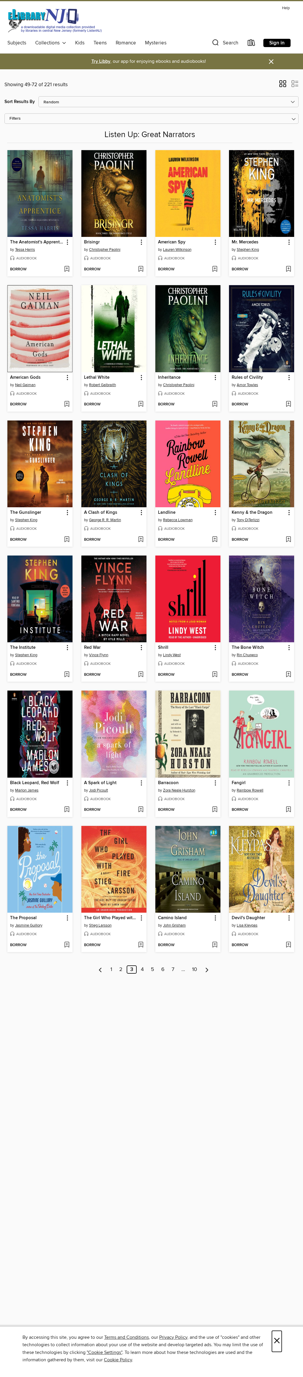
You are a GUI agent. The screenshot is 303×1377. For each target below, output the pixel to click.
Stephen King (248, 249)
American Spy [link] (172, 242)
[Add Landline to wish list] (214, 540)
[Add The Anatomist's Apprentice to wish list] (66, 269)
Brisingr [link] (92, 242)
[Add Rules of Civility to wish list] (288, 404)
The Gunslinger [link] (25, 512)
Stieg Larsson (100, 925)
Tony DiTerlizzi (248, 520)
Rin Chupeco (247, 655)
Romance (126, 43)
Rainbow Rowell (250, 790)
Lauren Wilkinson (177, 249)
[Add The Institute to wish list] (66, 675)
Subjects (16, 43)
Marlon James (26, 790)
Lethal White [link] (96, 377)
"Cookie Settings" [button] (104, 1352)
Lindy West (172, 655)
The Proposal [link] (23, 918)
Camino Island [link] (172, 918)
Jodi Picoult (98, 790)
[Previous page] (100, 969)
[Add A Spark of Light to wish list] (140, 810)
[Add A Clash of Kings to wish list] (140, 540)
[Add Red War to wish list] (140, 675)
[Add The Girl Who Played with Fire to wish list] (140, 945)
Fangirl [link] (239, 783)
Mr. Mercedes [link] (245, 242)
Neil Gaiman (25, 385)
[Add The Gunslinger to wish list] (66, 540)
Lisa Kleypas (247, 925)
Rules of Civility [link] (247, 377)
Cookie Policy (118, 1360)
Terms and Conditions (126, 1337)
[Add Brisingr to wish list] (140, 269)
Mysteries (156, 43)
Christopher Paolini (104, 249)
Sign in (277, 43)
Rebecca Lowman (178, 520)
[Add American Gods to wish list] (66, 404)
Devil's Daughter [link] (248, 918)
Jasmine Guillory (28, 925)
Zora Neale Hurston (179, 790)
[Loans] (251, 44)
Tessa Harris (25, 249)
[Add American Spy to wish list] (214, 269)
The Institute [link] (23, 647)
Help (286, 8)
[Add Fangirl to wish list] (288, 810)
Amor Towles (247, 385)
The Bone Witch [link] (248, 647)
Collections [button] (48, 43)
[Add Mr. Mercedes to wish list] (288, 269)
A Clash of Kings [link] (100, 512)
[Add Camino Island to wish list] (214, 945)
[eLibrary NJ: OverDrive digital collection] (54, 20)
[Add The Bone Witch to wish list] (288, 675)
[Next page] (207, 969)
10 (194, 969)
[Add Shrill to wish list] (214, 675)
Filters (15, 118)
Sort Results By (19, 102)
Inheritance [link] (169, 377)
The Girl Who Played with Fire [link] (111, 918)
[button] (225, 44)
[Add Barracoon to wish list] (214, 810)
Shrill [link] (163, 647)
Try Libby (100, 61)
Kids (80, 43)
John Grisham (174, 925)
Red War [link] (92, 647)
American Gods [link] (25, 377)
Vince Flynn (98, 655)
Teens (100, 43)
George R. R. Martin (105, 520)
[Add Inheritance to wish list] (214, 404)
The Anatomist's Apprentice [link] (37, 242)
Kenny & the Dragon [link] (252, 512)
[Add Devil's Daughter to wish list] (288, 945)
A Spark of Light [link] (100, 783)
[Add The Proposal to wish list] (66, 945)
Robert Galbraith (102, 385)
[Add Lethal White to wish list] (140, 404)
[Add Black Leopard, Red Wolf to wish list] (66, 810)
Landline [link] (166, 512)
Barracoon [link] (168, 783)
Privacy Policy (173, 1337)
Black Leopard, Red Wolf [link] (34, 783)
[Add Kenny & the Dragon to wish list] (288, 540)
